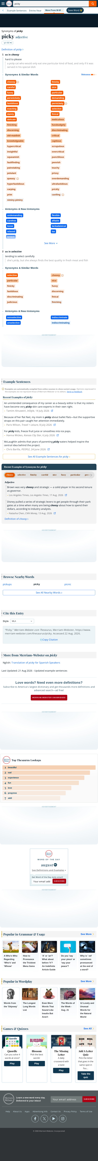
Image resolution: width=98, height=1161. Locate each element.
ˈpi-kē (6, 42)
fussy (63, 475)
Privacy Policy (70, 1111)
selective (21, 475)
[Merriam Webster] (49, 853)
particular (75, 475)
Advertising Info (40, 1111)
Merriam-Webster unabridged (49, 698)
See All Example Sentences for (48, 456)
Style (6, 621)
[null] (55, 864)
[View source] (52, 410)
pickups (7, 584)
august (47, 864)
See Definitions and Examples (48, 870)
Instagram (62, 1119)
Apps (27, 1111)
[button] (54, 10)
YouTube (53, 1119)
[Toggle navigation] (3, 4)
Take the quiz (85, 1076)
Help (8, 1111)
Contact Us (56, 1111)
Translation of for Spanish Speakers (35, 662)
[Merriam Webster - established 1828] (9, 4)
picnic (67, 584)
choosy (10, 475)
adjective (21, 37)
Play (12, 1063)
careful (44, 475)
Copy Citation (50, 639)
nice (55, 475)
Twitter (44, 1119)
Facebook (35, 1119)
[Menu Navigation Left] (3, 10)
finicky (33, 475)
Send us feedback (74, 391)
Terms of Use (86, 1111)
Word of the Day (49, 860)
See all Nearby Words (48, 592)
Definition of (12, 49)
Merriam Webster (9, 1099)
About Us (17, 1111)
